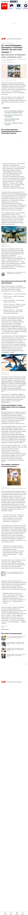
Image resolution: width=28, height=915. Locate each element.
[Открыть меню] (26, 1)
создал (15, 265)
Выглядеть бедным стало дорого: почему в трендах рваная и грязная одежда (16, 655)
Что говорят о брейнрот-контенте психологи (14, 123)
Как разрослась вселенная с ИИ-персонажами (13, 115)
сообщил (20, 394)
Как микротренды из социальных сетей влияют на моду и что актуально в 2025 (15, 643)
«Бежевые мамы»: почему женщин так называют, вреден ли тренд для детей (15, 649)
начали (3, 400)
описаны (14, 350)
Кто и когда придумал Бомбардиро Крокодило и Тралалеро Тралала (14, 111)
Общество (9, 650)
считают (3, 214)
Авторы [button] (3, 626)
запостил (14, 253)
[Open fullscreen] (24, 228)
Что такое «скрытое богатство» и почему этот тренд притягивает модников (16, 637)
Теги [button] (6, 626)
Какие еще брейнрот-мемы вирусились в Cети (12, 119)
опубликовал (18, 193)
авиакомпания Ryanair (7, 381)
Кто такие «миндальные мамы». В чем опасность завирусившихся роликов (15, 572)
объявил (7, 413)
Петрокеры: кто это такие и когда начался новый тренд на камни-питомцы (16, 273)
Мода (8, 638)
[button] (14, 38)
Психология (3, 43)
